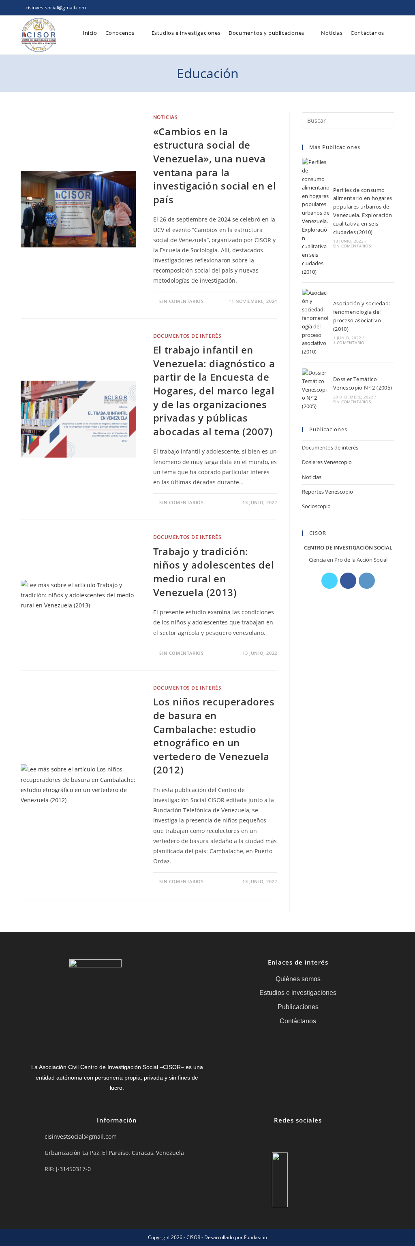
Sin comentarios (181, 301)
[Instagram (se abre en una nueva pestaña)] (373, 8)
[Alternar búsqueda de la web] (394, 33)
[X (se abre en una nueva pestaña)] (354, 8)
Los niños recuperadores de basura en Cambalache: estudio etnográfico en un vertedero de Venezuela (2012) (214, 735)
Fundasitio (255, 1237)
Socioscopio (316, 506)
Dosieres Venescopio (327, 462)
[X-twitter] (263, 1137)
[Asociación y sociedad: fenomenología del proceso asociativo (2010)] (315, 322)
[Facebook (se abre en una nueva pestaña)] (364, 8)
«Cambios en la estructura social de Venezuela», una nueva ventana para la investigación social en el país (214, 165)
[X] (329, 581)
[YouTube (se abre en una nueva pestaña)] (390, 8)
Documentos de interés (187, 335)
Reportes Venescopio (327, 491)
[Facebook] (348, 581)
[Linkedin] (315, 1137)
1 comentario (348, 342)
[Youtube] (332, 1137)
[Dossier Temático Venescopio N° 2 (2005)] (315, 389)
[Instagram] (367, 581)
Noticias (165, 117)
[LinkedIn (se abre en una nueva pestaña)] (382, 8)
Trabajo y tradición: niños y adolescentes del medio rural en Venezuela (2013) (213, 572)
